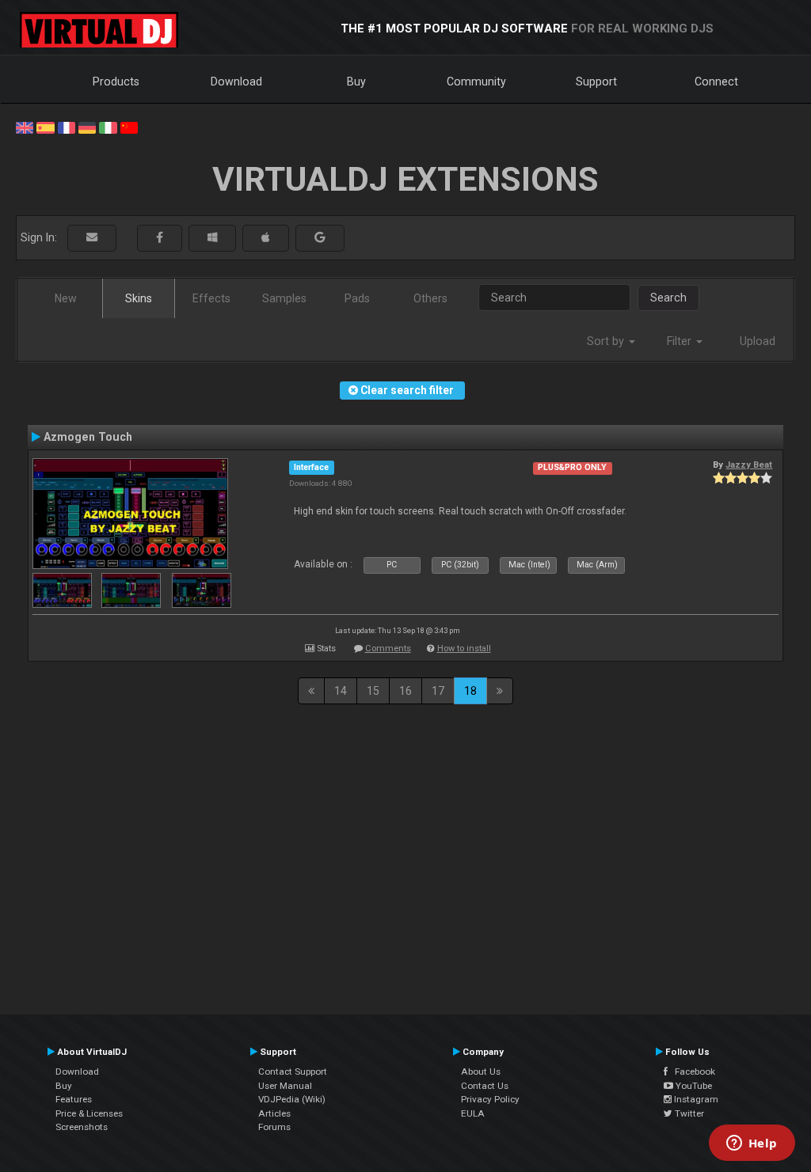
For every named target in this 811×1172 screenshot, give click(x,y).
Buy (356, 81)
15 (373, 691)
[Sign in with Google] (320, 238)
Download (236, 81)
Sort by (607, 341)
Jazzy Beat (748, 464)
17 (438, 691)
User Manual (285, 1085)
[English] (24, 126)
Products (116, 81)
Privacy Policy (490, 1099)
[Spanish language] (45, 126)
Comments (388, 648)
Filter (681, 341)
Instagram (695, 1099)
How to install (464, 648)
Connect (716, 81)
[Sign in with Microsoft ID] (212, 238)
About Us (481, 1071)
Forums (274, 1126)
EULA (473, 1113)
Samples (284, 298)
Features (73, 1099)
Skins (138, 298)
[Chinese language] (129, 126)
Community (476, 81)
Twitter (688, 1113)
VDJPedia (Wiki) (292, 1099)
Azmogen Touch (88, 436)
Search (668, 297)
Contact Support (292, 1071)
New (66, 298)
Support (596, 81)
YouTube (692, 1085)
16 (405, 691)
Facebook (691, 1071)
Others (430, 298)
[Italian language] (107, 126)
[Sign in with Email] (91, 238)
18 (470, 691)
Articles (274, 1113)
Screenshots (81, 1126)
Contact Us (484, 1085)
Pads (357, 298)
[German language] (87, 126)
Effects (211, 298)
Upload (757, 341)
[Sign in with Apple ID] (265, 238)
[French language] (66, 126)
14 (340, 691)
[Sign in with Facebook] (159, 238)
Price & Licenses (89, 1113)
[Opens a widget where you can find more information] (751, 1144)
